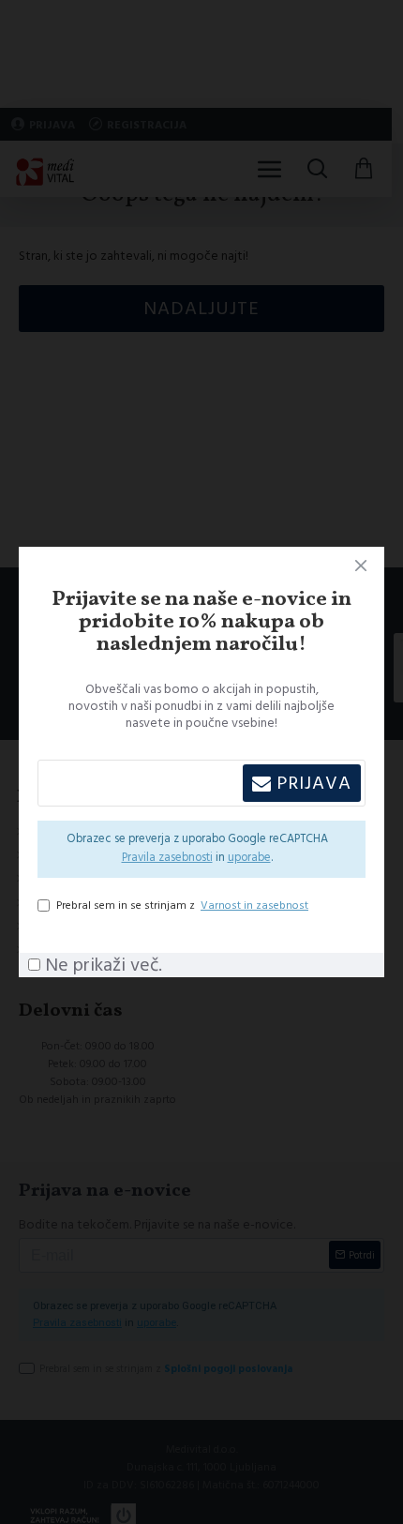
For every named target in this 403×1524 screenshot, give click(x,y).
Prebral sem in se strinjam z (182, 905)
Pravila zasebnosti (167, 858)
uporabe (249, 858)
